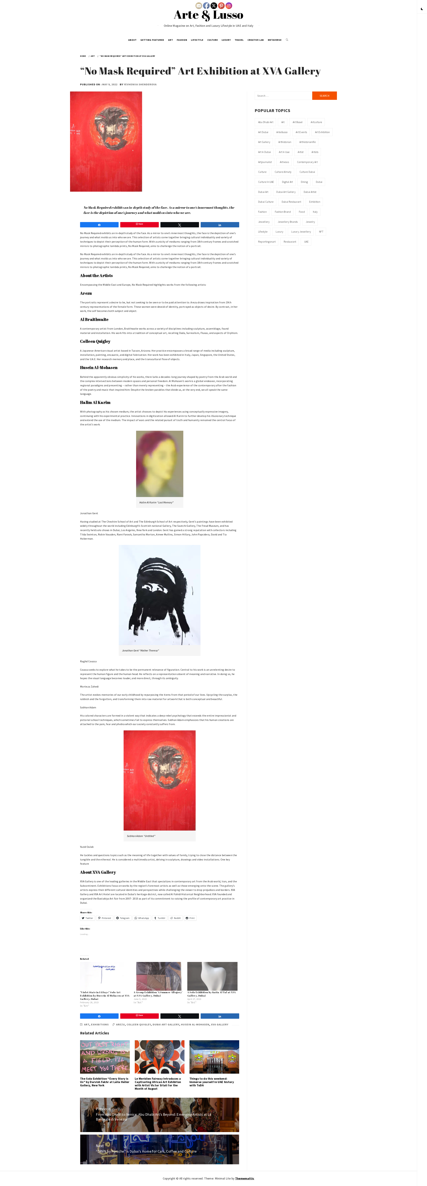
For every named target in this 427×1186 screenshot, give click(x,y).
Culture (212, 39)
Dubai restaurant (291, 201)
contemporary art (307, 162)
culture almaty (283, 171)
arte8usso (282, 132)
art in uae (284, 152)
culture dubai (307, 171)
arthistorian (284, 142)
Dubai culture (266, 201)
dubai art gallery (166, 1024)
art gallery (264, 142)
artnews (284, 162)
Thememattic (244, 1178)
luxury (279, 231)
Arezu (120, 1024)
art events (301, 132)
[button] (422, 9)
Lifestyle (197, 39)
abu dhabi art (265, 122)
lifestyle (263, 231)
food (302, 211)
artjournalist (265, 162)
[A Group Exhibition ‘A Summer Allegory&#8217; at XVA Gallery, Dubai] (159, 976)
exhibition (314, 201)
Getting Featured (152, 39)
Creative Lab (256, 39)
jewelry (310, 221)
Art (170, 39)
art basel (298, 122)
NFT (321, 231)
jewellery (264, 221)
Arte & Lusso (209, 14)
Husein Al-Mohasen (195, 1024)
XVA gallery (219, 1024)
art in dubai (264, 152)
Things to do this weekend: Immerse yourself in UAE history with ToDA (211, 1082)
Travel (239, 39)
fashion (262, 211)
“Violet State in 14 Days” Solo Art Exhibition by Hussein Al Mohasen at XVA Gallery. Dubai (104, 996)
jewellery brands (288, 221)
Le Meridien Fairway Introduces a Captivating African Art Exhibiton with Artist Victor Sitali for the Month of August (158, 1083)
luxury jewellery (301, 231)
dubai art (263, 191)
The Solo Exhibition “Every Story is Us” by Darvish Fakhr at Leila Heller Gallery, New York (104, 1082)
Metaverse (275, 39)
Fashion (182, 39)
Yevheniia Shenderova (140, 84)
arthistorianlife (307, 142)
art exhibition (322, 132)
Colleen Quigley (139, 1024)
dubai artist (310, 191)
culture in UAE (266, 181)
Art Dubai (263, 132)
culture (262, 171)
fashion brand (283, 211)
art (283, 122)
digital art (287, 181)
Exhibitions (100, 1024)
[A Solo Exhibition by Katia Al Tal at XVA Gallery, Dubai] (212, 976)
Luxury (226, 39)
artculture (316, 122)
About (132, 39)
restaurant (290, 241)
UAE (306, 241)
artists (315, 152)
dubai (319, 181)
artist (300, 152)
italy (315, 211)
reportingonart (267, 241)
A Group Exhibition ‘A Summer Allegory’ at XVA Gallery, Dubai (158, 994)
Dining (304, 181)
